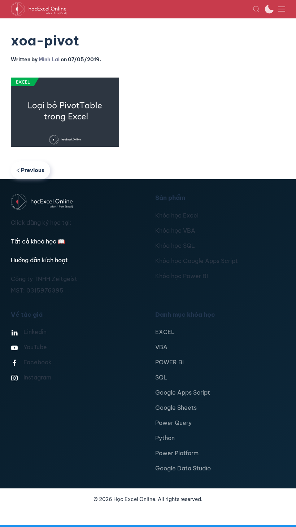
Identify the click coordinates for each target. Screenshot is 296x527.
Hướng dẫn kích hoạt (39, 260)
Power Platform (177, 453)
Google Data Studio (183, 468)
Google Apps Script (182, 392)
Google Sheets (176, 407)
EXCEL (165, 331)
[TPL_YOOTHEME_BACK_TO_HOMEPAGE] (132, 9)
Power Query (173, 422)
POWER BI (169, 362)
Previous (32, 170)
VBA (161, 347)
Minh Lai (49, 59)
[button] (256, 9)
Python (165, 438)
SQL (161, 377)
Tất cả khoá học (38, 241)
